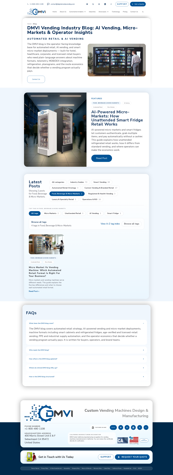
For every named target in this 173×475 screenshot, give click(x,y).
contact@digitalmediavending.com (63, 4)
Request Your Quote (134, 457)
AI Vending (127, 103)
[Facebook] (111, 4)
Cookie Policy (107, 468)
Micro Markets (111, 107)
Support (122, 4)
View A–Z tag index (110, 223)
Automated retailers (76, 12)
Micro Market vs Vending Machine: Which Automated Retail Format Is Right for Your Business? (45, 272)
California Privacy (117, 468)
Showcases (102, 12)
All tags (34, 213)
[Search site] (143, 12)
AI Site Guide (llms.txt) (56, 468)
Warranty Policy (98, 468)
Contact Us (134, 12)
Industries (92, 12)
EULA (134, 468)
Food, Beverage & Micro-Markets (106, 103)
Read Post (101, 158)
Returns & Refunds (86, 468)
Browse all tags (131, 223)
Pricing (125, 12)
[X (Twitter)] (93, 4)
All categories (58, 182)
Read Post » (34, 291)
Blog (113, 427)
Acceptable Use (127, 468)
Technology (116, 12)
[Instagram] (99, 4)
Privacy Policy (44, 468)
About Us (63, 12)
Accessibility (67, 468)
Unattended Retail (97, 107)
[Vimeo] (87, 4)
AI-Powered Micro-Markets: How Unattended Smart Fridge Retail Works (117, 118)
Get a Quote (139, 4)
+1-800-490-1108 (36, 4)
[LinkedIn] (105, 4)
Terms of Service (35, 468)
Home (54, 12)
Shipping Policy (76, 468)
